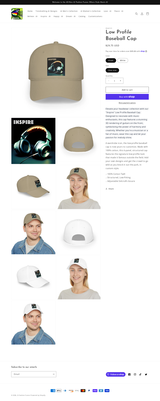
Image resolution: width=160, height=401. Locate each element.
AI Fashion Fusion (23, 395)
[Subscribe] (53, 374)
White (123, 60)
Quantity (109, 76)
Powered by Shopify (38, 395)
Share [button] (111, 189)
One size (112, 70)
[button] (136, 13)
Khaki (111, 60)
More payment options (127, 103)
